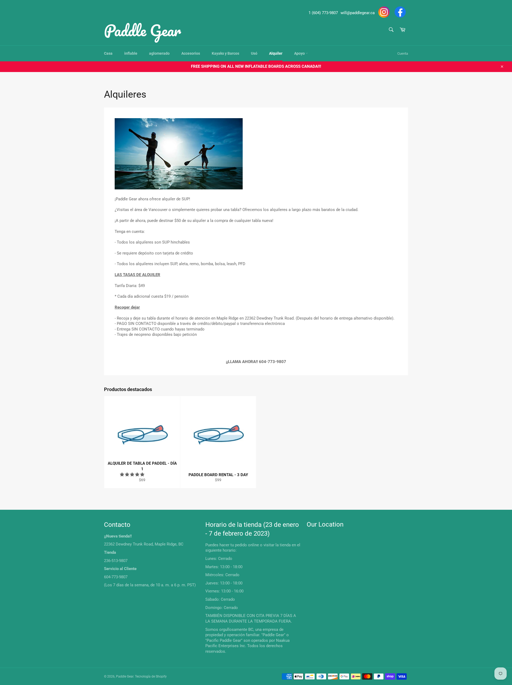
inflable (130, 53)
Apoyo (300, 53)
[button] (132, 474)
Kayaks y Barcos (225, 53)
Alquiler (275, 53)
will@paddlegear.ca (358, 12)
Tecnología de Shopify (151, 676)
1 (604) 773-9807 (323, 12)
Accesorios (190, 53)
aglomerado (159, 53)
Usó (254, 53)
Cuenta (402, 53)
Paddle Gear (142, 30)
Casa (108, 53)
